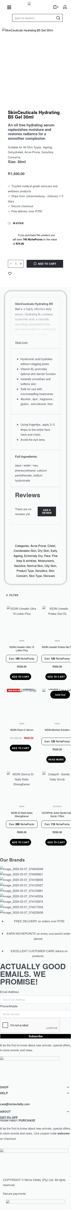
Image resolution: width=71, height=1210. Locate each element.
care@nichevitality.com (15, 1104)
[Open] (9, 7)
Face (47, 556)
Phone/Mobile (9, 1006)
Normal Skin (35, 566)
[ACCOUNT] (65, 7)
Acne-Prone (38, 546)
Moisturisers (46, 560)
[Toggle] (21, 342)
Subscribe (36, 1036)
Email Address (9, 992)
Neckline (19, 566)
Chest (51, 546)
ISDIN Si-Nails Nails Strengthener (22, 814)
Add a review (46, 511)
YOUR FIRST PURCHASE (17, 1118)
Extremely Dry (33, 556)
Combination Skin (25, 550)
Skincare (49, 576)
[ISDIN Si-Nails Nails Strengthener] (21, 786)
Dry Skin (43, 550)
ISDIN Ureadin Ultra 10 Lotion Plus (21, 648)
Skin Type (35, 576)
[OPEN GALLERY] (35, 61)
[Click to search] (58, 18)
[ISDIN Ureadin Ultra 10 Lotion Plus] (21, 620)
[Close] (61, 18)
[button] (20, 676)
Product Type (25, 570)
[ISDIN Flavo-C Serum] (21, 703)
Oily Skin (50, 566)
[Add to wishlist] (10, 274)
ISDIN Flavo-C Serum (21, 730)
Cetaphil (57, 807)
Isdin (21, 641)
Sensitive (41, 570)
